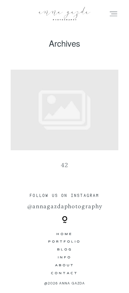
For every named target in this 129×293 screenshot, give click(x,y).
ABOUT (64, 265)
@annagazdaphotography (64, 206)
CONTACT (64, 273)
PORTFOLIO (64, 242)
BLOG (64, 249)
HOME (64, 234)
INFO (65, 257)
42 (64, 124)
